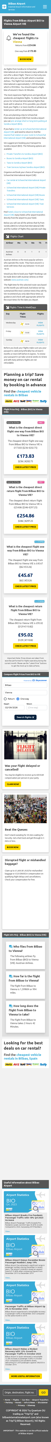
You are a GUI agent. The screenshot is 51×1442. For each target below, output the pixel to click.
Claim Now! (13, 784)
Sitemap (31, 1405)
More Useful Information (25, 1376)
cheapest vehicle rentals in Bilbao (22, 393)
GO (43, 1392)
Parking (9, 1402)
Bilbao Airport (21, 6)
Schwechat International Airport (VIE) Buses (26, 195)
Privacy (21, 1405)
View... (8, 1231)
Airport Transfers (40, 1400)
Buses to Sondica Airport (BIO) (20, 158)
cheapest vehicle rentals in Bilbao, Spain (22, 1056)
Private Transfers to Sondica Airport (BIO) (25, 154)
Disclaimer (43, 1402)
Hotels (18, 1402)
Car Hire (25, 1400)
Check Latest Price (25, 467)
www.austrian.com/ (19, 280)
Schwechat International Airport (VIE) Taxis (25, 199)
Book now (25, 59)
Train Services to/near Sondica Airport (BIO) (26, 167)
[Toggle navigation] (45, 7)
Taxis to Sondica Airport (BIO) (19, 163)
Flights (16, 1400)
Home (7, 1400)
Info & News (29, 1402)
